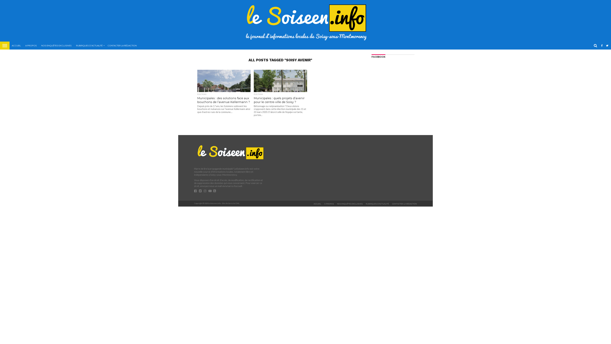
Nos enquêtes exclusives (56, 45)
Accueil (16, 45)
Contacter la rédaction (122, 45)
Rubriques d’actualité (89, 45)
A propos (31, 45)
